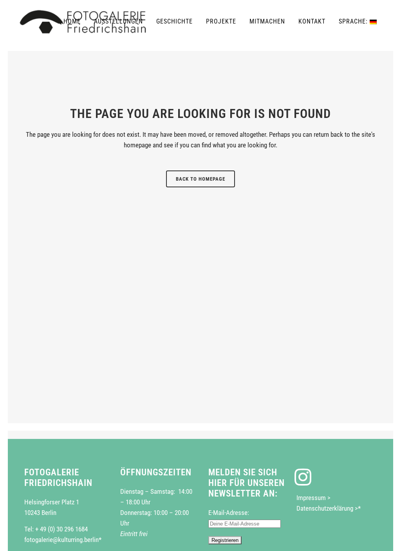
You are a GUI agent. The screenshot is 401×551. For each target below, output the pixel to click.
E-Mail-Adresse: (228, 513)
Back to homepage (200, 179)
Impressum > (313, 498)
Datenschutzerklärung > (327, 508)
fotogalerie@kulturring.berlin (61, 540)
